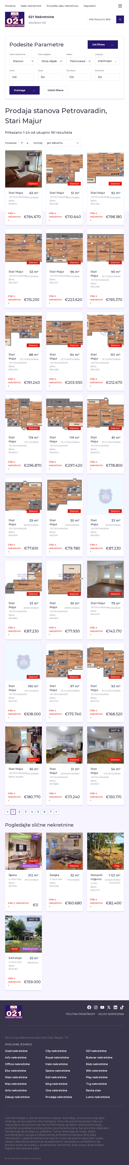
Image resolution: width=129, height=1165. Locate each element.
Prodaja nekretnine (59, 1097)
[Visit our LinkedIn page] (115, 1007)
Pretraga (24, 90)
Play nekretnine (97, 1077)
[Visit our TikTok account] (122, 1007)
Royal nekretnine (57, 1057)
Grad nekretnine (16, 1051)
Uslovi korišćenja (111, 1014)
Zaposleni (90, 5)
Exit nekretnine (56, 1077)
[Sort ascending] (21, 143)
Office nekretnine (17, 1064)
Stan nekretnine (16, 1077)
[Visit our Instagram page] (96, 1007)
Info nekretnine (16, 1057)
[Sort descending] (27, 143)
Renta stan (93, 1090)
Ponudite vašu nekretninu (62, 5)
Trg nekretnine (96, 1083)
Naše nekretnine (31, 5)
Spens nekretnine (58, 1070)
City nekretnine (56, 1051)
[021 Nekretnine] (14, 19)
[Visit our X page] (109, 1007)
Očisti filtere (55, 90)
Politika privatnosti (80, 1014)
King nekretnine (57, 1083)
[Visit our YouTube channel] (102, 1007)
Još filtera (102, 44)
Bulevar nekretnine (99, 1057)
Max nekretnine (16, 1083)
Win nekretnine (96, 1070)
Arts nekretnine (16, 1090)
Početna (10, 5)
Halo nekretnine (57, 1064)
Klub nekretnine (97, 1064)
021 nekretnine (96, 1051)
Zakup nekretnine (17, 1097)
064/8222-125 (37, 22)
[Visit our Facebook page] (89, 1007)
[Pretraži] (120, 19)
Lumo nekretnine (98, 1097)
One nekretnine (56, 1090)
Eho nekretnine (15, 1070)
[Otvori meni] (120, 6)
